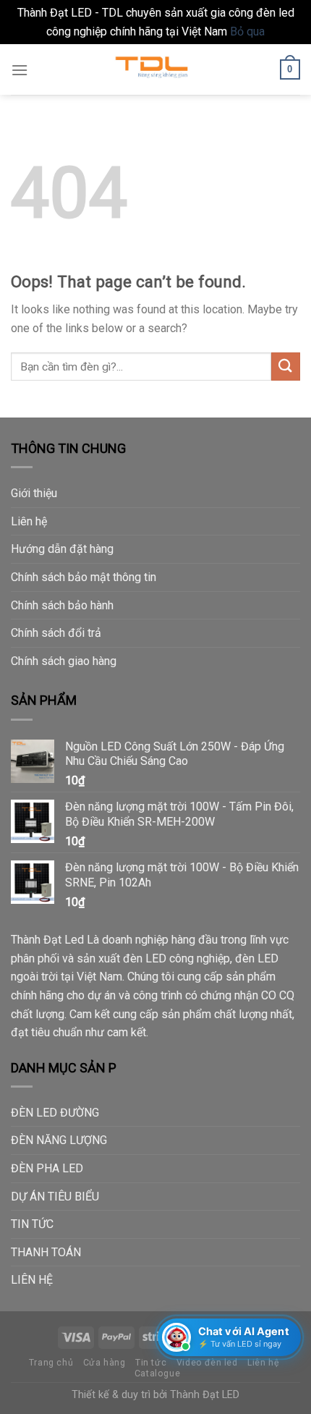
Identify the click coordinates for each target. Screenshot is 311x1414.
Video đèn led (207, 1363)
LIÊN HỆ (32, 1280)
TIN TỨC (32, 1224)
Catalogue (158, 1373)
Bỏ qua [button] (247, 31)
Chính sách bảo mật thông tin (83, 577)
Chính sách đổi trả (56, 633)
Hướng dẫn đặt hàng (62, 549)
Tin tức (150, 1363)
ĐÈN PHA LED (47, 1168)
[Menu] (19, 70)
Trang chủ (51, 1363)
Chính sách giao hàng (63, 661)
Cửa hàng (104, 1363)
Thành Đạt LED (204, 1395)
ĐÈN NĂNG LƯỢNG (59, 1140)
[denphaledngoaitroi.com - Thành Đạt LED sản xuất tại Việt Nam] (155, 69)
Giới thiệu (34, 493)
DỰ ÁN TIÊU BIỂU (55, 1196)
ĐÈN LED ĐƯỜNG (55, 1112)
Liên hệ (29, 521)
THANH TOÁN (46, 1252)
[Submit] (285, 366)
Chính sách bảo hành (62, 605)
